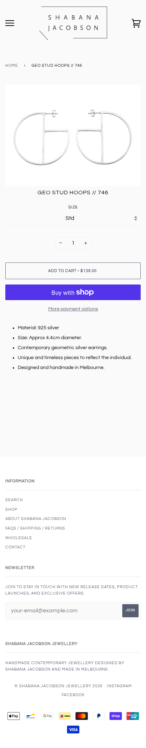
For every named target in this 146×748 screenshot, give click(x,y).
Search (14, 500)
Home (11, 65)
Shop (11, 509)
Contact (15, 547)
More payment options (73, 309)
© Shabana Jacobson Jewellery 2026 (58, 686)
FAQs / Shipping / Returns (35, 528)
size (73, 207)
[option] (73, 135)
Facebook (73, 695)
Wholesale (18, 538)
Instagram (119, 686)
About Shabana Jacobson (35, 519)
